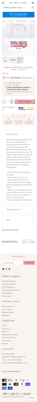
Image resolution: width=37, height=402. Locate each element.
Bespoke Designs (8, 312)
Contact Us (6, 329)
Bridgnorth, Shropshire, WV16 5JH (13, 357)
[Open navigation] (3, 3)
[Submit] (32, 8)
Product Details (12, 134)
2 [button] (19, 54)
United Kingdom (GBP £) (11, 371)
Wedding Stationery (9, 281)
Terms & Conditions (9, 337)
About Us (5, 331)
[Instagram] (6, 269)
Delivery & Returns (13, 209)
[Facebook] (3, 269)
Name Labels (6, 296)
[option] (18, 39)
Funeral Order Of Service (10, 290)
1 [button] (17, 54)
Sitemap (5, 343)
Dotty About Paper (8, 354)
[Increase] (12, 102)
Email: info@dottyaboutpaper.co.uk (14, 363)
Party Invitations (7, 293)
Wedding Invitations (9, 284)
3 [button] (21, 54)
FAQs (8, 219)
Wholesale (5, 315)
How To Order (7, 309)
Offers (4, 326)
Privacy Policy (6, 341)
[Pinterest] (9, 269)
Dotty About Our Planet (10, 335)
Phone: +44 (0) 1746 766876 (12, 360)
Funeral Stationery (8, 287)
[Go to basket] (33, 3)
